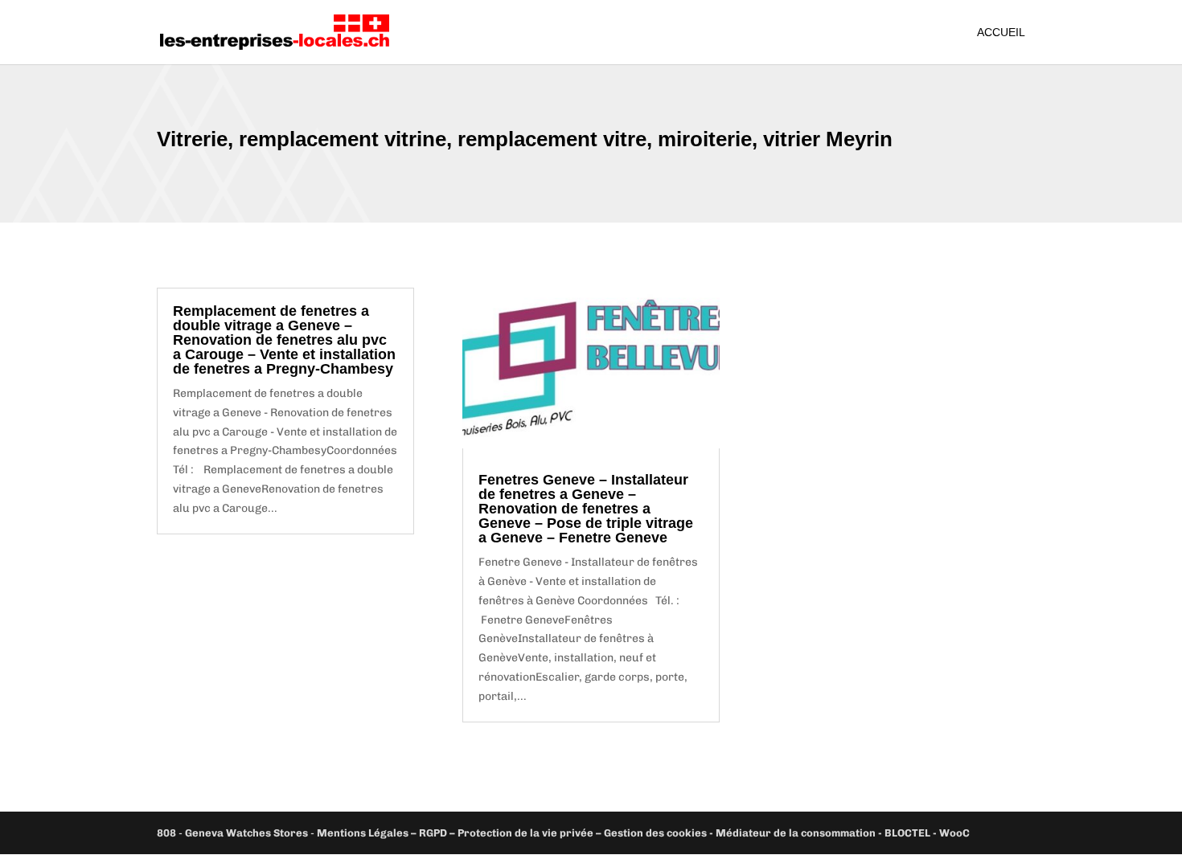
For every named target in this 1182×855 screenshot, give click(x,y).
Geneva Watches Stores (246, 833)
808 (166, 833)
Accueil (1001, 33)
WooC (954, 833)
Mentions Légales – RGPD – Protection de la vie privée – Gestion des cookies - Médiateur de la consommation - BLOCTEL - (628, 833)
